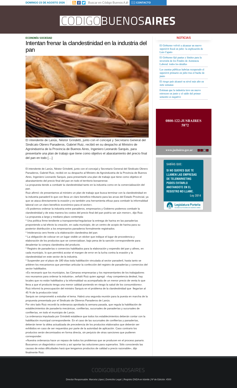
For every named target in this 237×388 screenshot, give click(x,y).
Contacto (143, 2)
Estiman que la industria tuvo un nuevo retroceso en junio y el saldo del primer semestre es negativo (180, 93)
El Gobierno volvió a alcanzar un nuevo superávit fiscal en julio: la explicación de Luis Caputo (181, 49)
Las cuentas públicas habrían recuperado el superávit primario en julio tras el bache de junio (182, 73)
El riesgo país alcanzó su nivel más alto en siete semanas (182, 83)
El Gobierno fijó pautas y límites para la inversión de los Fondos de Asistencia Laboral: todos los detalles (181, 61)
